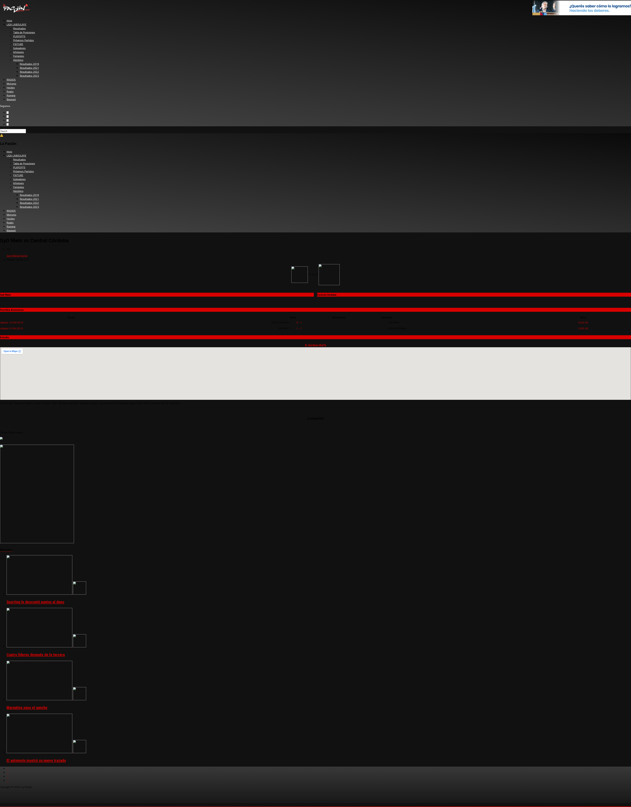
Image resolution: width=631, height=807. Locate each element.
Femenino (18, 56)
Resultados (19, 28)
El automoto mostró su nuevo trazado (36, 760)
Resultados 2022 (29, 72)
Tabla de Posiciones (24, 32)
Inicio (9, 21)
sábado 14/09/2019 (11, 322)
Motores (11, 84)
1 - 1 (299, 328)
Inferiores (18, 52)
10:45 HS (583, 322)
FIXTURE (18, 44)
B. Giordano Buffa (315, 345)
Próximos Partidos (23, 40)
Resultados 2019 (29, 64)
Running (11, 95)
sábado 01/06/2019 (11, 328)
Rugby (10, 91)
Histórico (18, 60)
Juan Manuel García (17, 256)
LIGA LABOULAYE (16, 24)
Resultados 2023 (29, 76)
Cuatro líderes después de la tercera (36, 654)
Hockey (11, 88)
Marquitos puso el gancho (27, 707)
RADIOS (11, 80)
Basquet (11, 99)
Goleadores (19, 48)
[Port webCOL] (37, 542)
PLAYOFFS (19, 36)
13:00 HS (583, 328)
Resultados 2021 (29, 68)
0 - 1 (299, 322)
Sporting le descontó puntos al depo (35, 602)
